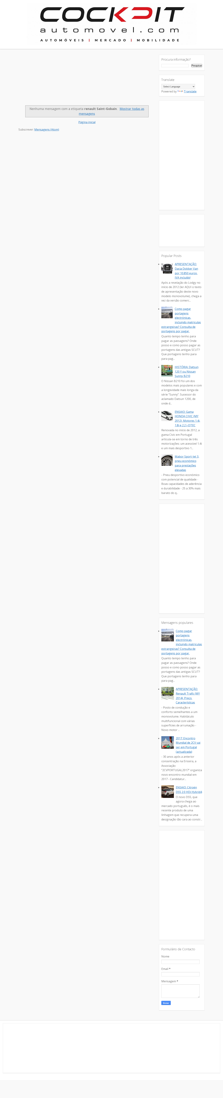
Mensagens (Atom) (46, 129)
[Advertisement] (86, 79)
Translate (190, 91)
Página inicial (86, 122)
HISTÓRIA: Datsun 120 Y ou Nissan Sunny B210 (186, 371)
